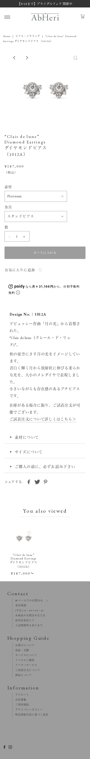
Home (6, 36)
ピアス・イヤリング (28, 36)
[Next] (26, 57)
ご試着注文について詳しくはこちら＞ (43, 419)
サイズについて (28, 452)
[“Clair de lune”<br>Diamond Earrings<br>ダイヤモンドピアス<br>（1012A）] (23, 537)
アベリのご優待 (23, 660)
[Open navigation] (7, 17)
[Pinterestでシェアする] (45, 481)
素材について (27, 437)
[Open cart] (82, 17)
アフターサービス (24, 665)
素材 (8, 187)
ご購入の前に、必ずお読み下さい (45, 466)
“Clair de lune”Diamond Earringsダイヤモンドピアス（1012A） (24, 560)
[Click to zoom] (75, 57)
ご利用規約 (20, 704)
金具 (8, 207)
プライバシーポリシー (27, 709)
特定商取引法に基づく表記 (30, 714)
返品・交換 (20, 650)
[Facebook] (5, 748)
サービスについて (24, 655)
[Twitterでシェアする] (37, 481)
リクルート (20, 694)
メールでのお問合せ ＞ (33, 600)
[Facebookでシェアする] (28, 481)
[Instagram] (10, 748)
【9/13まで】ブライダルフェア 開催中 (45, 4)
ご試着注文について (26, 670)
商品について (22, 675)
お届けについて (23, 645)
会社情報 (19, 699)
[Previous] (14, 57)
